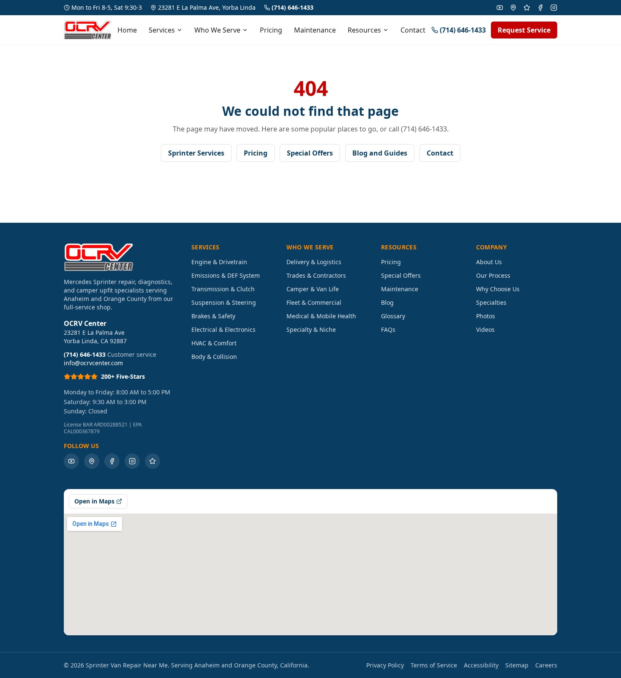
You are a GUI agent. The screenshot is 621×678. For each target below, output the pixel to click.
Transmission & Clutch (223, 289)
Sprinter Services (196, 153)
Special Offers (310, 153)
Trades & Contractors (316, 275)
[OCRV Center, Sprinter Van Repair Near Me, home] (88, 29)
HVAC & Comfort (214, 343)
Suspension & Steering (223, 302)
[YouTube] (499, 7)
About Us (489, 262)
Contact (412, 30)
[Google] (513, 7)
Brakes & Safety (213, 316)
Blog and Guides (379, 153)
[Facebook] (540, 7)
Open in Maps (94, 501)
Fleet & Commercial (313, 302)
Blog (387, 302)
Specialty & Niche (311, 329)
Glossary (393, 316)
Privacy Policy (385, 665)
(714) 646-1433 (292, 7)
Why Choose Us (498, 289)
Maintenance (315, 30)
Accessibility (481, 665)
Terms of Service (434, 665)
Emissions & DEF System (225, 275)
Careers (546, 665)
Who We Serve (217, 30)
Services (162, 30)
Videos (485, 329)
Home (127, 30)
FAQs (388, 329)
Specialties (491, 302)
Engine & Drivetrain (219, 262)
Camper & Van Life (312, 289)
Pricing (271, 30)
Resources (364, 30)
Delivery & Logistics (313, 262)
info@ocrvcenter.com (93, 363)
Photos (485, 316)
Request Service (524, 30)
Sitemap (516, 665)
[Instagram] (553, 7)
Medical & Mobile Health (321, 316)
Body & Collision (214, 357)
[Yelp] (526, 7)
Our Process (493, 275)
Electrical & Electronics (223, 329)
